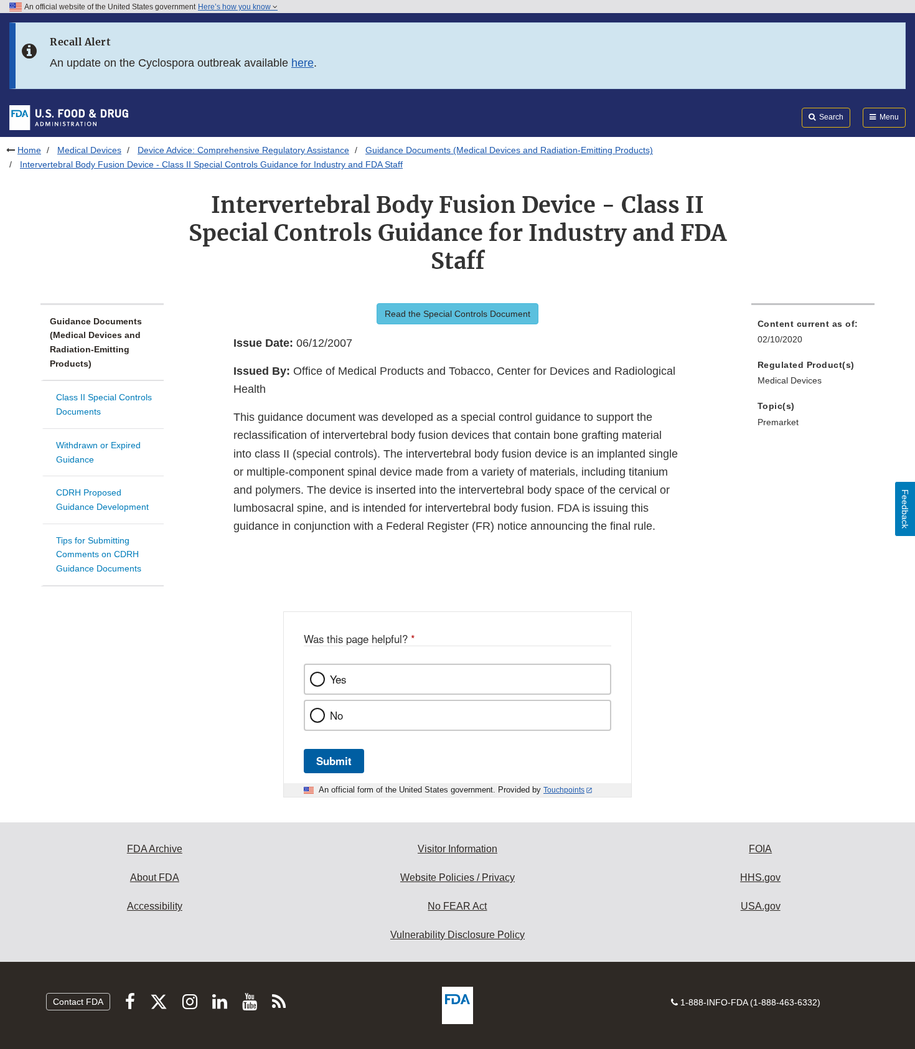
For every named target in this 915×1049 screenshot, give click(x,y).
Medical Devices (89, 150)
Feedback (905, 509)
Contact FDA (78, 1002)
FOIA (760, 849)
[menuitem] (813, 335)
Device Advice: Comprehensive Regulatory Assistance (243, 150)
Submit (334, 760)
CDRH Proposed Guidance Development (102, 499)
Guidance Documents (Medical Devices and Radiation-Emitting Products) (509, 150)
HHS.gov (760, 877)
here (302, 63)
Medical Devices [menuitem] (790, 380)
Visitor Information (457, 849)
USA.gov (761, 906)
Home (29, 150)
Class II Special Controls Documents (104, 404)
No (336, 715)
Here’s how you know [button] (235, 6)
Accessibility (154, 906)
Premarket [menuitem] (778, 422)
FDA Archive (154, 849)
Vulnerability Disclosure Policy (457, 934)
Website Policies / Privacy (457, 877)
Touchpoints (563, 790)
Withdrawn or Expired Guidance (98, 452)
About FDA (154, 877)
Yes (338, 679)
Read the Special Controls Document (457, 314)
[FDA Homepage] (68, 117)
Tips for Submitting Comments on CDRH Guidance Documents (98, 554)
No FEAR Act (457, 906)
